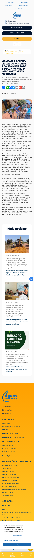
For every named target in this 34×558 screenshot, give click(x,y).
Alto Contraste (24, 2)
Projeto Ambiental (8, 451)
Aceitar (17, 545)
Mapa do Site (8, 5)
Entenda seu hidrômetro (10, 483)
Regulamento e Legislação (11, 426)
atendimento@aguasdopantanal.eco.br (17, 23)
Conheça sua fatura (9, 474)
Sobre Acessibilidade (17, 9)
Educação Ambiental (9, 448)
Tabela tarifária (7, 495)
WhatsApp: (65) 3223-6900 (11, 520)
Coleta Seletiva (7, 445)
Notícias (5, 429)
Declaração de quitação (10, 477)
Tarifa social (6, 468)
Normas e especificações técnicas (14, 489)
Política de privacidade (11, 540)
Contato (5, 509)
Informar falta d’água (9, 486)
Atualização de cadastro (10, 465)
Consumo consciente (9, 480)
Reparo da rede (7, 492)
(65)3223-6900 (11, 21)
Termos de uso (17, 535)
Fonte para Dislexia (23, 5)
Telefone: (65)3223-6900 (11, 517)
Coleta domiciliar (8, 471)
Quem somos (6, 423)
